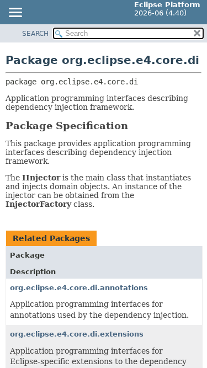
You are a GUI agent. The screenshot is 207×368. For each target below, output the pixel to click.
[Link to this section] (135, 125)
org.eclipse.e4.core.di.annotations (79, 288)
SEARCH (35, 34)
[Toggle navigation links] (15, 13)
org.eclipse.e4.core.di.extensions (77, 334)
